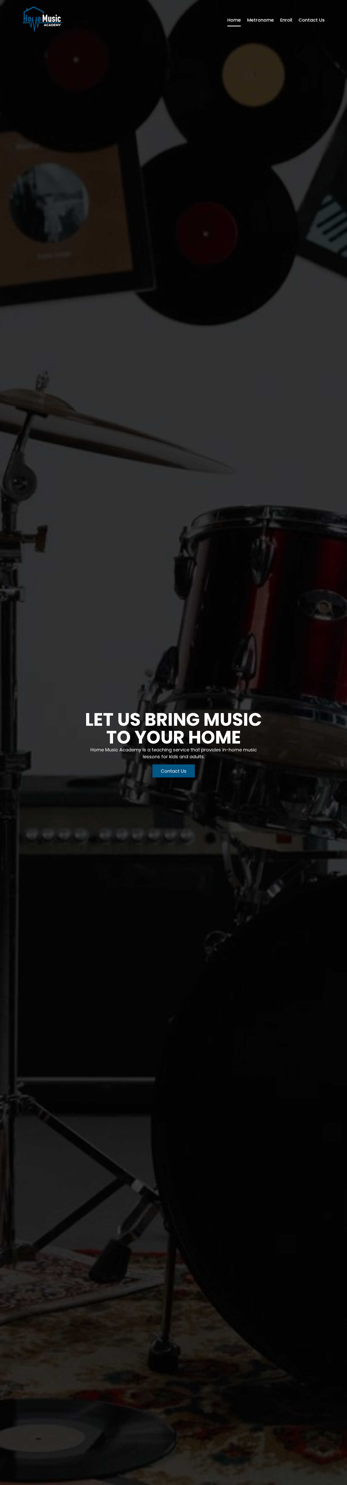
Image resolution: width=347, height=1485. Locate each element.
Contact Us (311, 20)
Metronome (260, 20)
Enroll (286, 20)
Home (234, 20)
